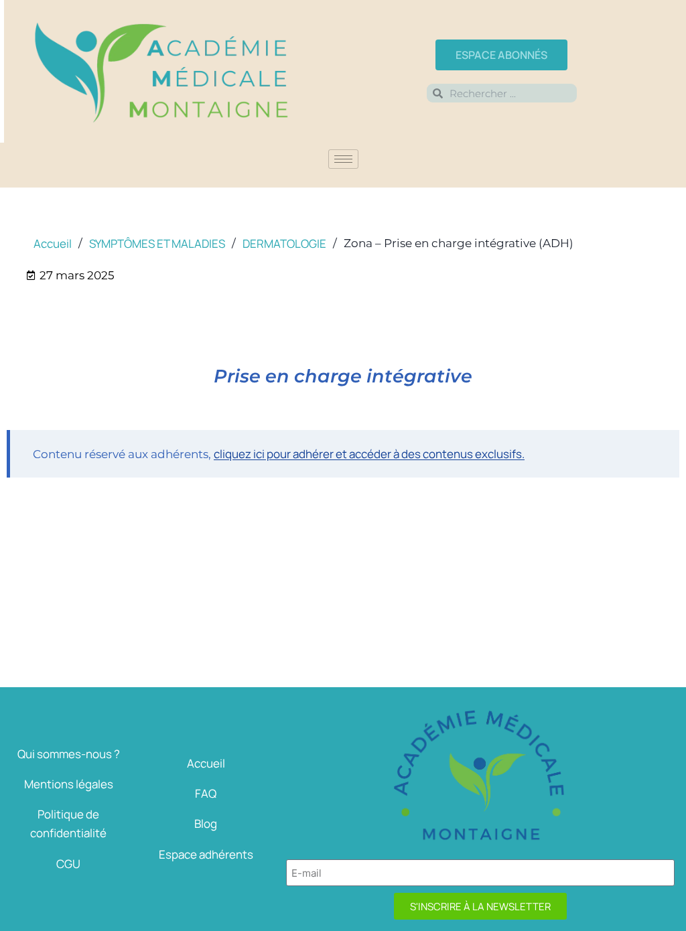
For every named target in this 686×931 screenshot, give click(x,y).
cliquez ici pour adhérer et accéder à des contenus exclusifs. (369, 453)
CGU (68, 863)
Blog (205, 823)
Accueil (206, 763)
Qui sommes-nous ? (68, 754)
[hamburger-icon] (343, 159)
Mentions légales (68, 784)
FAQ (205, 793)
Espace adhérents (206, 854)
